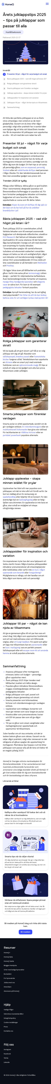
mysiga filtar (8, 282)
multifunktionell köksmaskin (15, 429)
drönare (8, 362)
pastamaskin (37, 645)
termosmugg (34, 273)
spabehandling (9, 497)
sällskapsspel (9, 356)
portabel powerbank (12, 435)
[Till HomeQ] (8, 4)
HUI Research (9, 237)
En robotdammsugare (31, 427)
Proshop (10, 265)
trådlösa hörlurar (28, 432)
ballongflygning (26, 500)
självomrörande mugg (28, 365)
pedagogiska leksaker (12, 287)
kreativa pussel (22, 356)
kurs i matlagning (12, 647)
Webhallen (42, 263)
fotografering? (35, 572)
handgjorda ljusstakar (23, 282)
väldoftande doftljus (26, 170)
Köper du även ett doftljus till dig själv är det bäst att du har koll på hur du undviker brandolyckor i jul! (25, 208)
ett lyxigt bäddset (21, 642)
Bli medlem (25, 932)
